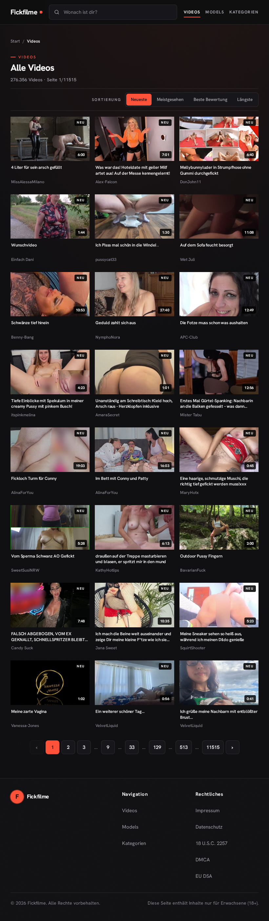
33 (131, 747)
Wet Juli (187, 259)
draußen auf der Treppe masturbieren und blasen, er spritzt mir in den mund (130, 559)
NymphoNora (107, 337)
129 (157, 747)
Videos (192, 12)
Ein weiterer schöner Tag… (119, 711)
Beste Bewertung (210, 99)
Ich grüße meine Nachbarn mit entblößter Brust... (219, 714)
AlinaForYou (22, 492)
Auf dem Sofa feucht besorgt (206, 245)
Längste (245, 99)
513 (184, 747)
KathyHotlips (107, 570)
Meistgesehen (170, 99)
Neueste (139, 99)
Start (15, 41)
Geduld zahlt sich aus (115, 322)
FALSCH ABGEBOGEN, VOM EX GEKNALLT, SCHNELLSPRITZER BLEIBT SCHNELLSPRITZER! (48, 636)
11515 (212, 747)
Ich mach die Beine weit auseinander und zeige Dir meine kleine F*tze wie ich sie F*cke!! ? (133, 636)
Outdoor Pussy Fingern (201, 556)
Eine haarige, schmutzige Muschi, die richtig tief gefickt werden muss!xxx (214, 481)
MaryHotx (189, 492)
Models (214, 12)
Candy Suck (22, 648)
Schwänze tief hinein (30, 322)
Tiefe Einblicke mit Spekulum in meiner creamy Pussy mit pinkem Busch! (47, 403)
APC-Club (189, 337)
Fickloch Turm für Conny (34, 478)
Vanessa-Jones (25, 725)
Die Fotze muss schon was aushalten (214, 322)
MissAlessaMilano (27, 182)
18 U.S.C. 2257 (211, 843)
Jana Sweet (106, 648)
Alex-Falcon (106, 182)
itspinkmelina (23, 415)
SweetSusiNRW (25, 570)
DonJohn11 (190, 182)
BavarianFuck (193, 570)
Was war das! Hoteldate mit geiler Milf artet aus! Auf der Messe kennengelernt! (132, 170)
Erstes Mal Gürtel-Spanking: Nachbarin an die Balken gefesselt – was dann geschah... (216, 403)
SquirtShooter (192, 648)
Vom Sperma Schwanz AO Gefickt (42, 556)
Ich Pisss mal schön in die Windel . (126, 245)
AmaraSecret (107, 415)
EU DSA (204, 876)
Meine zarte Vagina (29, 711)
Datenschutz (209, 827)
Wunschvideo (24, 245)
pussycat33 (105, 259)
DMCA (203, 859)
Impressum (207, 810)
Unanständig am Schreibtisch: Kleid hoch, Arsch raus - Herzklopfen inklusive (134, 403)
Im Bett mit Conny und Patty (121, 478)
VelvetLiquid (106, 725)
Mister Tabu (191, 415)
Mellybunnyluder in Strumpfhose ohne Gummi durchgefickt (215, 170)
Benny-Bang (22, 337)
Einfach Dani (22, 259)
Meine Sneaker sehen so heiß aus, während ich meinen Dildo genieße (212, 636)
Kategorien (244, 12)
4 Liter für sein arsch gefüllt (36, 167)
